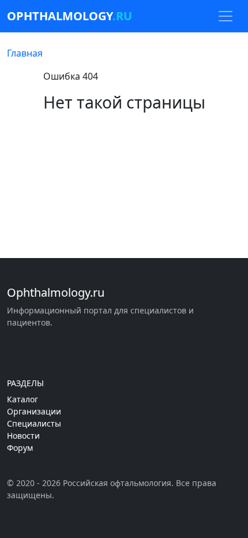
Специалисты (34, 423)
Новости (23, 435)
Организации (34, 411)
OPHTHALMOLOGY (69, 16)
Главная (25, 53)
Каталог (22, 399)
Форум (20, 447)
